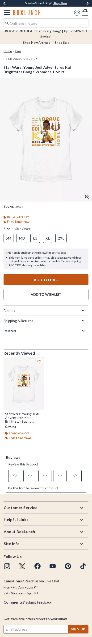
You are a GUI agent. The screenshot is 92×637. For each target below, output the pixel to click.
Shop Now (60, 3)
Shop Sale (62, 42)
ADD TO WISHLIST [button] (46, 294)
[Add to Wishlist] (39, 361)
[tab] (46, 140)
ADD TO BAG (46, 279)
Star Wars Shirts (19, 59)
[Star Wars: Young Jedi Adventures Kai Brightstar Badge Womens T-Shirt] (24, 383)
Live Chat (52, 581)
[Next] (87, 3)
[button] (6, 12)
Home (8, 51)
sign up (78, 629)
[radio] (8, 238)
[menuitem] (85, 12)
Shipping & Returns (18, 321)
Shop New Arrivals (36, 42)
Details (9, 310)
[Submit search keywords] (7, 23)
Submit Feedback (38, 602)
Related (10, 331)
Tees (18, 51)
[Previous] (4, 3)
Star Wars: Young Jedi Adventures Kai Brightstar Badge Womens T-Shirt (22, 417)
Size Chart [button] (22, 229)
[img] (7, 566)
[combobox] (46, 23)
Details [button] (19, 206)
